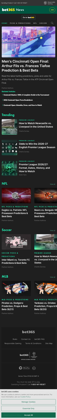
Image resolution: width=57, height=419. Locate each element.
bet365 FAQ (39, 339)
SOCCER (43, 23)
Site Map (48, 343)
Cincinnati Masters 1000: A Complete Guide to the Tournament (26, 95)
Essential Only (28, 408)
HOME (4, 23)
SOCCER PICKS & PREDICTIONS (10, 255)
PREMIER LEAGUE (26, 120)
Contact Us (25, 339)
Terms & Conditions (33, 343)
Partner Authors (7, 220)
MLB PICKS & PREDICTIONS (15, 300)
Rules (15, 339)
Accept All (28, 415)
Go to (25, 17)
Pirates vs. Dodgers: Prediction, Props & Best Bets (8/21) (15, 306)
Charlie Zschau (39, 267)
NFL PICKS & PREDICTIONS (15, 207)
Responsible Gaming (51, 2)
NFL (35, 23)
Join (52, 10)
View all (52, 184)
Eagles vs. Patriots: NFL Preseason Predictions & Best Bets (15, 213)
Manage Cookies (28, 402)
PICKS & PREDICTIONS (20, 23)
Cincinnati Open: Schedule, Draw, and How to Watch (23, 105)
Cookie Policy (25, 397)
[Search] (52, 23)
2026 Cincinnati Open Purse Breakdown (18, 100)
